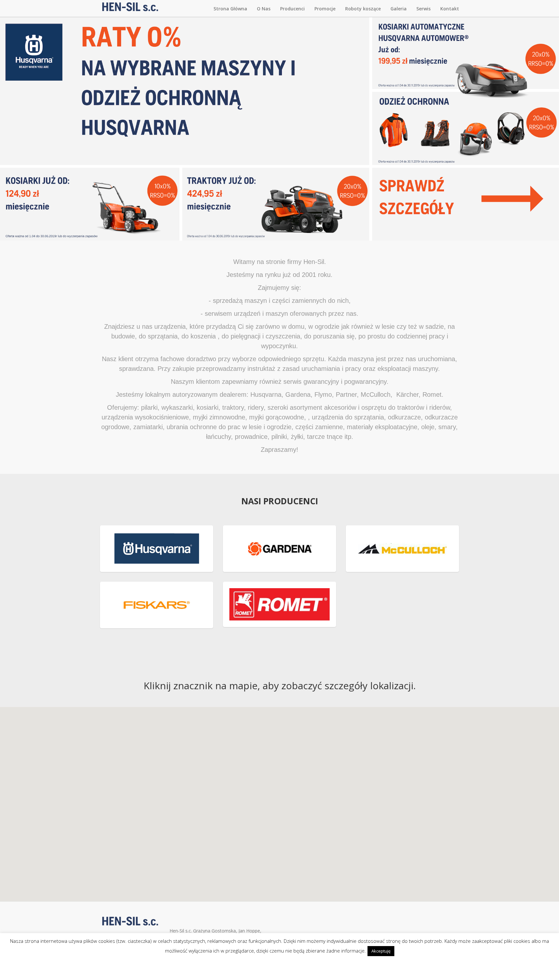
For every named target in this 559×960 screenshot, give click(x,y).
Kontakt (449, 9)
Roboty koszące (363, 9)
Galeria (398, 9)
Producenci (292, 9)
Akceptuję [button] (380, 951)
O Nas (263, 9)
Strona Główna (230, 9)
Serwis (423, 9)
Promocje (324, 9)
